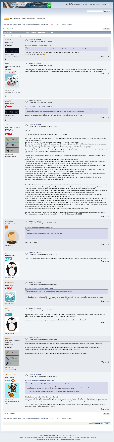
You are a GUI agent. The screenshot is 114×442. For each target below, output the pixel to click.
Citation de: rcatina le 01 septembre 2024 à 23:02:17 (39, 227)
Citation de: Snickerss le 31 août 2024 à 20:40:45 (38, 106)
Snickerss (8, 63)
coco (6, 253)
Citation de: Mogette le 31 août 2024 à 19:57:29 (38, 45)
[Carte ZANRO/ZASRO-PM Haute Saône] (5, 59)
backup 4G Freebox (35, 39)
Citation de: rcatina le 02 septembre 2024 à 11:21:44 (39, 380)
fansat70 (8, 40)
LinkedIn (47, 437)
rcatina (7, 125)
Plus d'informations (71, 435)
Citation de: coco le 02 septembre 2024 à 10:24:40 (39, 288)
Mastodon (41, 437)
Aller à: (90, 423)
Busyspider (9, 282)
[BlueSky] (5, 97)
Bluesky (32, 437)
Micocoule (9, 221)
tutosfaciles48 (10, 375)
